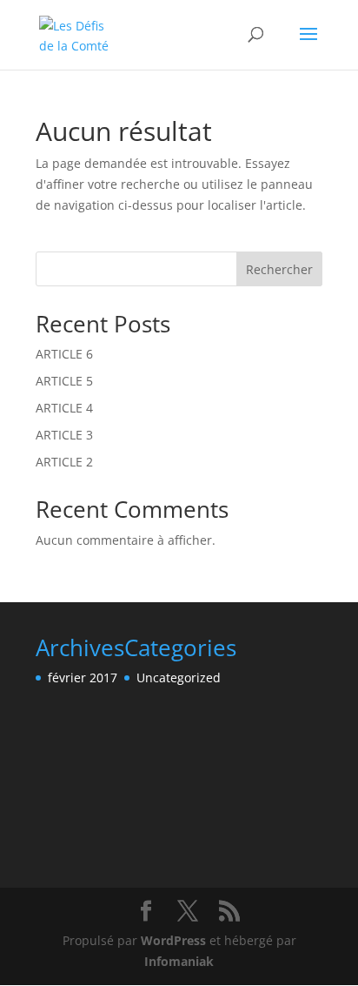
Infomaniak (179, 961)
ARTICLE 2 (64, 461)
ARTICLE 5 (64, 380)
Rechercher (279, 269)
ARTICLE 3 (64, 434)
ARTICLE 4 (64, 407)
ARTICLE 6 (64, 353)
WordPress (173, 940)
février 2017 (82, 677)
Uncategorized (178, 677)
